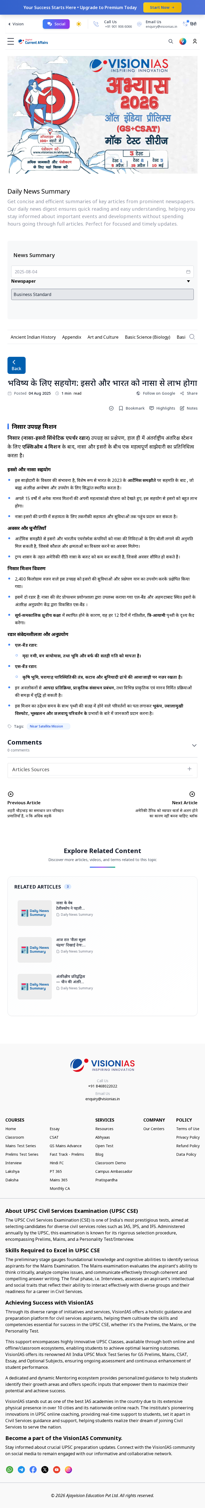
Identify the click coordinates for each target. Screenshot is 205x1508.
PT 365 (56, 1171)
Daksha (11, 1179)
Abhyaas (102, 1137)
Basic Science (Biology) (147, 337)
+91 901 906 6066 (118, 26)
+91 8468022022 (102, 1086)
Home (10, 1128)
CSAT (54, 1137)
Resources (104, 1128)
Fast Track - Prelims (67, 1154)
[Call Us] (96, 24)
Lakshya (12, 1171)
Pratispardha (106, 1179)
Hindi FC (57, 1162)
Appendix (71, 337)
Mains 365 (59, 1179)
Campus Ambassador (113, 1171)
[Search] (171, 41)
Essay (55, 1128)
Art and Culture (103, 337)
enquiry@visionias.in (102, 1098)
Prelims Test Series (21, 1154)
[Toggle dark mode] (79, 24)
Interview (13, 1162)
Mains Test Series (20, 1145)
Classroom (14, 1137)
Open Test (104, 1145)
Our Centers (153, 1128)
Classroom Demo (110, 1162)
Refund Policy (188, 1145)
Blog (99, 1154)
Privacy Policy (188, 1137)
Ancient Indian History (33, 337)
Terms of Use (187, 1128)
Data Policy (186, 1154)
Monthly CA (60, 1188)
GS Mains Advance (66, 1145)
